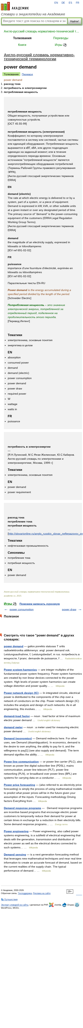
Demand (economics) (18, 738)
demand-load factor (17, 716)
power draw (69, 609)
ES (70, 3)
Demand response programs (22, 808)
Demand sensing (15, 854)
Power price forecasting (19, 784)
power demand (13, 646)
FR (77, 3)
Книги (22, 44)
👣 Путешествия (9, 899)
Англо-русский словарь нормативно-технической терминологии (41, 31)
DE (63, 3)
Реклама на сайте (42, 893)
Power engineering (16, 831)
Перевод (27, 74)
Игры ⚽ (61, 44)
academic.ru (15, 6)
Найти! (74, 21)
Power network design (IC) (21, 692)
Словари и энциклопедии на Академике (33, 14)
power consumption (22, 609)
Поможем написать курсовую (39, 603)
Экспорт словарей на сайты (14, 905)
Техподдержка (25, 893)
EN (56, 3)
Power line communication (21, 761)
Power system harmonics (20, 669)
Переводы (60, 38)
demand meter (13, 727)
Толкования (22, 38)
